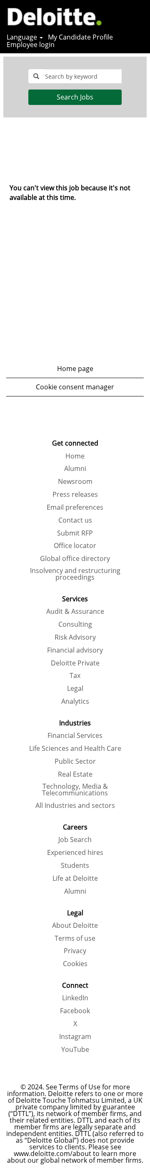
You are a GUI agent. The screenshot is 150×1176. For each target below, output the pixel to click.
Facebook (75, 1010)
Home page (75, 368)
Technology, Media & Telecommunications (75, 789)
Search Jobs (75, 97)
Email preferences (75, 507)
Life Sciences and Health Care (75, 748)
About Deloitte (75, 925)
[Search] (118, 15)
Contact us (75, 520)
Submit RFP (75, 533)
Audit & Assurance (75, 611)
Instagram (75, 1036)
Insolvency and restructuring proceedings (75, 574)
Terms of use (75, 938)
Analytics (75, 701)
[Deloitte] (51, 15)
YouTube (75, 1049)
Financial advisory (75, 650)
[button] (139, 16)
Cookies (75, 963)
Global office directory (75, 558)
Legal (75, 688)
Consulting (75, 624)
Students (75, 865)
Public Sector (75, 761)
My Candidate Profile (80, 37)
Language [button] (23, 37)
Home (75, 456)
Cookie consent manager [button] (75, 386)
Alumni (75, 468)
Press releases (75, 494)
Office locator (75, 545)
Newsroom (75, 481)
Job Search (75, 839)
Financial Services (75, 735)
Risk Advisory (75, 637)
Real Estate (75, 774)
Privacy (75, 950)
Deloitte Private (75, 663)
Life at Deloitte (75, 878)
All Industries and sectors (75, 805)
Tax (75, 675)
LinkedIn (75, 998)
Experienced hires (75, 852)
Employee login (31, 44)
